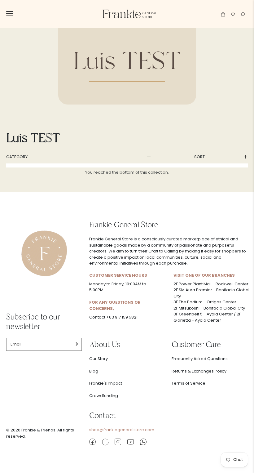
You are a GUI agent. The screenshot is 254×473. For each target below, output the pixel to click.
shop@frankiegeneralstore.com (121, 430)
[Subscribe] (75, 344)
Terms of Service (188, 383)
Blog (93, 371)
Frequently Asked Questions (200, 359)
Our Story (98, 359)
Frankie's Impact (105, 383)
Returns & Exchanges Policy (199, 371)
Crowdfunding (103, 396)
